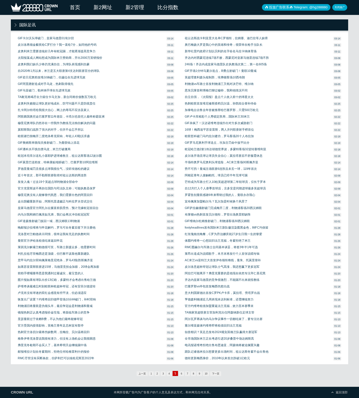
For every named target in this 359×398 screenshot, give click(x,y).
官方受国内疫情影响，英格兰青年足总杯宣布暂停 (51, 325)
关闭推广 (340, 7)
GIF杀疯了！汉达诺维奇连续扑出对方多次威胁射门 (218, 123)
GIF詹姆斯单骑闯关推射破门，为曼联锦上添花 (48, 142)
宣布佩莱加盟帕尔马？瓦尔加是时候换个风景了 (216, 201)
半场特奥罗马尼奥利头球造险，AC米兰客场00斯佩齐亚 (221, 162)
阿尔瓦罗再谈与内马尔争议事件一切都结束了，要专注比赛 (224, 319)
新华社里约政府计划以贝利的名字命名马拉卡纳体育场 (221, 51)
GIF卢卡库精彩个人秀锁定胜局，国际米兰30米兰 (217, 116)
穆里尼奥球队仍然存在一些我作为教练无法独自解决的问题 (57, 123)
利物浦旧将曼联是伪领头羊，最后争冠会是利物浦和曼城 (55, 306)
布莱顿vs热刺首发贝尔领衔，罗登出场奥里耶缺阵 (218, 214)
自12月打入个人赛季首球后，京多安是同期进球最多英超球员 (225, 188)
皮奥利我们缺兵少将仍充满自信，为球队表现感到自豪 (54, 64)
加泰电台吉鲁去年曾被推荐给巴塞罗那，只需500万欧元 (222, 110)
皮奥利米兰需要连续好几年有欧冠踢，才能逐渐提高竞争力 (57, 51)
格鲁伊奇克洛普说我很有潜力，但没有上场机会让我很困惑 (57, 338)
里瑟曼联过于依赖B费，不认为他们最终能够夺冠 (50, 319)
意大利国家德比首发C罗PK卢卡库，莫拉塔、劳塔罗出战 (222, 292)
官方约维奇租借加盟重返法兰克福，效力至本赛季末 (219, 306)
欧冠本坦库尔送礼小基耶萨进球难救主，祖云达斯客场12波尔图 (60, 155)
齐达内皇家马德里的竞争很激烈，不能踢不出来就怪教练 (222, 279)
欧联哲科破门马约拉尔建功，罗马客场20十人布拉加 (219, 136)
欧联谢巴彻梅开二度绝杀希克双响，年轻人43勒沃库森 (54, 136)
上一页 (142, 373)
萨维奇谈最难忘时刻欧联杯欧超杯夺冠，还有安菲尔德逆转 (57, 286)
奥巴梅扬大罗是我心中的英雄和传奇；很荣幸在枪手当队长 (224, 44)
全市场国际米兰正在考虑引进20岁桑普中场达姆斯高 (219, 338)
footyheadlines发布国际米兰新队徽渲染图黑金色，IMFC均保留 (226, 227)
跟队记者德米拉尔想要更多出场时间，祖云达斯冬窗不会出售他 (227, 351)
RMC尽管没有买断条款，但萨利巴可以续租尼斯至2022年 (56, 358)
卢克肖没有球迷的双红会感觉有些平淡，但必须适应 (52, 292)
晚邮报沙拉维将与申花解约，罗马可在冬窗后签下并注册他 (57, 227)
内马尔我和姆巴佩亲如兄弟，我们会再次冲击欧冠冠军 (54, 214)
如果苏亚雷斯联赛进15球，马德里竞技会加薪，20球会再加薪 (58, 266)
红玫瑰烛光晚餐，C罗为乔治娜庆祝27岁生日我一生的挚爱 (223, 234)
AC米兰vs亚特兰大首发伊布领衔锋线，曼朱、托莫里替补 (223, 260)
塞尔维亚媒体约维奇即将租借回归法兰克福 (213, 325)
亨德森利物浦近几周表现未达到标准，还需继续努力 (219, 299)
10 (206, 373)
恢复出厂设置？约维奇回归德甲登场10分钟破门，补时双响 (57, 299)
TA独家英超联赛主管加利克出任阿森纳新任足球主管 (219, 312)
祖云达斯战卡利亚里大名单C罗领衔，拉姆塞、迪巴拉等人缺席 (226, 38)
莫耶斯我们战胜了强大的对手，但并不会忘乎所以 (51, 129)
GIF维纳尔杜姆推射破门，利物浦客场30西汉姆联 (217, 221)
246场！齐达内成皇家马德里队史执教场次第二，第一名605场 (226, 64)
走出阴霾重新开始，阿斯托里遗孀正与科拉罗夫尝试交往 (55, 201)
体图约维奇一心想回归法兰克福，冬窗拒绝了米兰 (218, 240)
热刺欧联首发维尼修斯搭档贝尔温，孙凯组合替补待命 (221, 103)
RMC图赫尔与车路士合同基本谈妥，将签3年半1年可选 (221, 247)
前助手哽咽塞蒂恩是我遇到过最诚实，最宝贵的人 (51, 273)
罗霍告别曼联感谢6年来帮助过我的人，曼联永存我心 (220, 194)
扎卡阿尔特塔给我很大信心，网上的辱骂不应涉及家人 (54, 110)
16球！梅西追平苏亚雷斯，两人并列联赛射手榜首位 (219, 129)
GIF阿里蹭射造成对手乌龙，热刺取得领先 (45, 83)
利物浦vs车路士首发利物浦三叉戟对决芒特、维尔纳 (219, 83)
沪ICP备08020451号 (230, 392)
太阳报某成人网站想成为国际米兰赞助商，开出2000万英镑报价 (60, 57)
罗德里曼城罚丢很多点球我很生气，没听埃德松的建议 (54, 168)
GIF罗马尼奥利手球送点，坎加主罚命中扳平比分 (217, 142)
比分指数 (167, 7)
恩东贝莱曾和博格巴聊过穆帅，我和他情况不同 (216, 90)
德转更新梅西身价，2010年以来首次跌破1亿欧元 (217, 358)
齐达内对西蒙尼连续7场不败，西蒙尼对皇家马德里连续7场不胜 (227, 57)
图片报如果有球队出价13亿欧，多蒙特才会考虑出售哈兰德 (57, 279)
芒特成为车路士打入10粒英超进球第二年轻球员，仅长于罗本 (225, 181)
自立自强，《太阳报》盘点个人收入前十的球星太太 (219, 97)
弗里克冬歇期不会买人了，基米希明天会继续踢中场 (52, 345)
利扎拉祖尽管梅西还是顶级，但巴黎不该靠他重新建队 (54, 253)
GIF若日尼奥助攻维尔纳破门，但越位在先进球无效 (51, 77)
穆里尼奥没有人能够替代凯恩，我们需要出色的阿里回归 (55, 194)
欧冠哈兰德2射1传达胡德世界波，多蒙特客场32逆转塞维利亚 (225, 149)
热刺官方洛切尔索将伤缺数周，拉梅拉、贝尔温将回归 (54, 332)
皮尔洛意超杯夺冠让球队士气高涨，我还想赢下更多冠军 (222, 266)
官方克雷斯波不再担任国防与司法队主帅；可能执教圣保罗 (57, 188)
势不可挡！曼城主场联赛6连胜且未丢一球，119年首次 (221, 168)
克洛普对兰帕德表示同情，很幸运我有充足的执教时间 (54, 234)
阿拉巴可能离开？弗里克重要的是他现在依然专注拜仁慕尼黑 (225, 273)
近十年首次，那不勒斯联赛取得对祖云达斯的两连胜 (52, 175)
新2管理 (134, 7)
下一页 (215, 373)
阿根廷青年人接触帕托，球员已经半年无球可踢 (216, 175)
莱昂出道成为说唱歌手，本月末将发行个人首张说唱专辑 (222, 253)
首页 (75, 7)
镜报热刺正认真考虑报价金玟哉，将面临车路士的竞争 (54, 312)
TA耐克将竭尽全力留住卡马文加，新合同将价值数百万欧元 (57, 97)
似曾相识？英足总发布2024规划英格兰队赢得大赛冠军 (221, 332)
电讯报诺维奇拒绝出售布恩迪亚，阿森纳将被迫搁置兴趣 (222, 345)
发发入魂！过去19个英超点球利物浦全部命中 (48, 181)
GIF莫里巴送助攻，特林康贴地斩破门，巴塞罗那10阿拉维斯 (58, 162)
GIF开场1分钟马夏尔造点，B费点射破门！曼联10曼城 (221, 70)
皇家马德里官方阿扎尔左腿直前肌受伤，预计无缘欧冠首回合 (58, 208)
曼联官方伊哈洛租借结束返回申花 (40, 240)
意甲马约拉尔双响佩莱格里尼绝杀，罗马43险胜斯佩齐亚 (55, 260)
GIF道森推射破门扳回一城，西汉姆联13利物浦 (49, 221)
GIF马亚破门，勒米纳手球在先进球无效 (44, 90)
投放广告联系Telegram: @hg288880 (298, 7)
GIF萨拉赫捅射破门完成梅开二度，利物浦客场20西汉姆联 (223, 208)
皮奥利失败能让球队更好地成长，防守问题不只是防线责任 (57, 103)
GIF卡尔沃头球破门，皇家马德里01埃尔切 (46, 38)
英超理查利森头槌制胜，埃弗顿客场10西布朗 (215, 77)
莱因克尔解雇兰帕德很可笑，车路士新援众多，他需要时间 (57, 247)
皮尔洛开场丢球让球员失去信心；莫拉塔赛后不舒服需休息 (224, 155)
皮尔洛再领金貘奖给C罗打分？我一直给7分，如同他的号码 (57, 44)
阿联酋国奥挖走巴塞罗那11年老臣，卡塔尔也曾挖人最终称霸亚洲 (61, 116)
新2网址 (102, 7)
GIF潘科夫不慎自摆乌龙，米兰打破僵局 (44, 149)
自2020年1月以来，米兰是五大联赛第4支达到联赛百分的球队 (59, 70)
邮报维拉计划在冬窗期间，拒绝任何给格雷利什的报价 (54, 351)
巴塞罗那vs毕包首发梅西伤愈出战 (207, 286)
